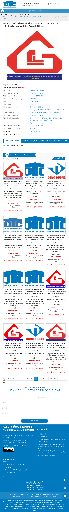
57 (43, 379)
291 (55, 379)
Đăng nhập (6, 145)
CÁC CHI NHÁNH (43, 437)
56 (39, 379)
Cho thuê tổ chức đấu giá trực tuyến (16, 470)
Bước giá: (6, 101)
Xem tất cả (59, 158)
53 (28, 379)
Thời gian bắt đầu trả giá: (11, 125)
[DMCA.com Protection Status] (8, 448)
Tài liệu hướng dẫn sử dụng (46, 455)
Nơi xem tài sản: (8, 112)
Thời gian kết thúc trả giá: (11, 128)
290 (51, 379)
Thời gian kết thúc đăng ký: (12, 96)
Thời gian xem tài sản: (10, 115)
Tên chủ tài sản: (8, 110)
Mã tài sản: (7, 90)
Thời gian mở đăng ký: (10, 93)
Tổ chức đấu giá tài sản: (11, 118)
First (9, 379)
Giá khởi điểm (8, 131)
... (24, 379)
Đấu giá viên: (7, 123)
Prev (14, 379)
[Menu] (7, 11)
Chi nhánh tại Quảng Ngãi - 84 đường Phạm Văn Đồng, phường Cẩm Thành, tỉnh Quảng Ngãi (51, 446)
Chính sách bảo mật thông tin (14, 464)
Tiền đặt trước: (8, 104)
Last (65, 379)
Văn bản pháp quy (10, 467)
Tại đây (22, 87)
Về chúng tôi (42, 434)
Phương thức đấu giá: (10, 107)
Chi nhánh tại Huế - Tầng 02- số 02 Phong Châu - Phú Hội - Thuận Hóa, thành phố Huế (51, 452)
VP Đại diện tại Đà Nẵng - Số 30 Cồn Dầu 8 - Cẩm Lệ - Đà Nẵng (51, 440)
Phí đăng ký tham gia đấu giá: (13, 99)
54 (32, 379)
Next (60, 379)
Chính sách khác (10, 473)
